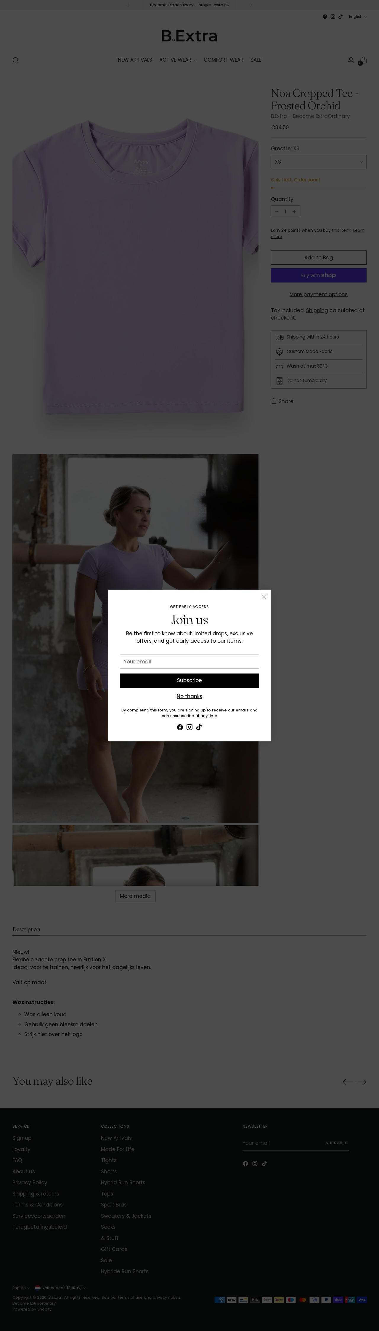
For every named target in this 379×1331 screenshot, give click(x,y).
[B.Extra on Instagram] (189, 728)
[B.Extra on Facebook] (180, 728)
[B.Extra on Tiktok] (199, 728)
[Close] (264, 596)
